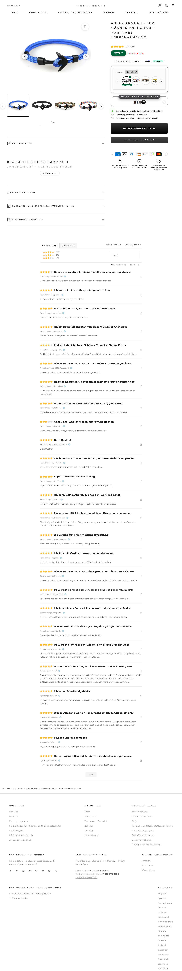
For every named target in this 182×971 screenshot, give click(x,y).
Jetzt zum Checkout (139, 139)
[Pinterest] (30, 870)
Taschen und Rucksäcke (96, 821)
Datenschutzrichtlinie (142, 816)
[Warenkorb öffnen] (173, 5)
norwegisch (164, 935)
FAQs (134, 821)
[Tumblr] (56, 870)
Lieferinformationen (142, 840)
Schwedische (164, 926)
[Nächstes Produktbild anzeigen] (86, 56)
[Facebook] (10, 870)
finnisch (162, 940)
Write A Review (113, 244)
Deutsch (12, 5)
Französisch (164, 917)
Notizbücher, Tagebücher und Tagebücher (30, 893)
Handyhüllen (91, 816)
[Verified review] (65, 276)
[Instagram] (23, 870)
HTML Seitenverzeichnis (21, 835)
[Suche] (166, 5)
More (91, 775)
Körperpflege (148, 870)
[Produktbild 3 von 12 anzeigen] (65, 106)
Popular (122, 265)
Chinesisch (163, 959)
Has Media (134, 265)
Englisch (162, 893)
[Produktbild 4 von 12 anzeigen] (89, 106)
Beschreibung (22, 143)
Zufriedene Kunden (18, 898)
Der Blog (13, 811)
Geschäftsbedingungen (143, 835)
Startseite (6, 788)
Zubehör (89, 826)
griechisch (163, 950)
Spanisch (162, 898)
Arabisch (162, 945)
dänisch (162, 931)
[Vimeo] (43, 870)
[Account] (160, 5)
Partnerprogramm (18, 821)
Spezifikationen (23, 192)
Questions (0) (68, 245)
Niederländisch (165, 921)
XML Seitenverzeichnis (20, 840)
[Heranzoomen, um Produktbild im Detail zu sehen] (85, 26)
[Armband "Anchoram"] (55, 56)
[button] (139, 61)
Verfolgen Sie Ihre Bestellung (146, 844)
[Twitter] (17, 870)
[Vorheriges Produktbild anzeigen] (24, 56)
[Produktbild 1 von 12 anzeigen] (18, 106)
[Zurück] (117, 81)
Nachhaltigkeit (16, 830)
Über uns (13, 816)
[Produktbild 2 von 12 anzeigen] (42, 106)
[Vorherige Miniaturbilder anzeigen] (2, 106)
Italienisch (163, 912)
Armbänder (18, 788)
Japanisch (163, 964)
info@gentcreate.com (86, 877)
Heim (87, 811)
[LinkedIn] (49, 870)
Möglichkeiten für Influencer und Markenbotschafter (35, 826)
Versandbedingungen (27, 219)
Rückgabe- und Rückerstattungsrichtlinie (43, 206)
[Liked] (141, 276)
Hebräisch (163, 968)
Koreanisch (163, 954)
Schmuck (146, 860)
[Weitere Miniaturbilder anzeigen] (101, 106)
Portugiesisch (165, 903)
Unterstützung (92, 835)
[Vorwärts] (161, 81)
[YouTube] (36, 870)
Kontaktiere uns (139, 811)
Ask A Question (133, 244)
